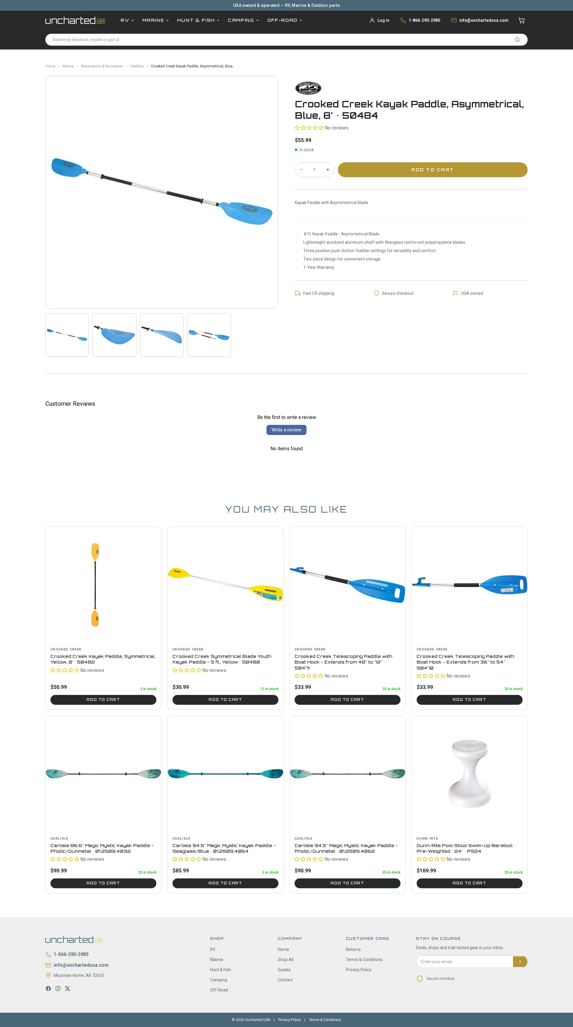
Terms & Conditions (364, 959)
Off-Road (282, 20)
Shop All (285, 959)
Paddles (137, 66)
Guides (284, 969)
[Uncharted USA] (75, 20)
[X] (67, 988)
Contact (285, 979)
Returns (353, 949)
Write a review (286, 430)
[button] (309, 128)
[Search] (517, 40)
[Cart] (522, 20)
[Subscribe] (520, 961)
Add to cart (103, 700)
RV (125, 20)
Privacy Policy (359, 969)
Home (50, 66)
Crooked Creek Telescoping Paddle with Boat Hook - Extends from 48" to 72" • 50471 (343, 662)
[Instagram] (58, 988)
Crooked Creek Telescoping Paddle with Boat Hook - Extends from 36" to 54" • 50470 (465, 662)
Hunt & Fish (196, 20)
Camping (241, 20)
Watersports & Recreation (102, 66)
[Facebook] (48, 988)
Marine (153, 20)
